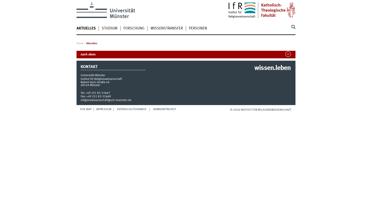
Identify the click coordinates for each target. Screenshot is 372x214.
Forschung (134, 28)
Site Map (86, 109)
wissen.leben (272, 68)
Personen (198, 28)
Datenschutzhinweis (131, 109)
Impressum (103, 109)
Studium (109, 28)
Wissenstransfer (167, 28)
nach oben (88, 54)
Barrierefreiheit (164, 109)
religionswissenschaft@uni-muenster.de (106, 100)
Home (80, 43)
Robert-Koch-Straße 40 (95, 82)
